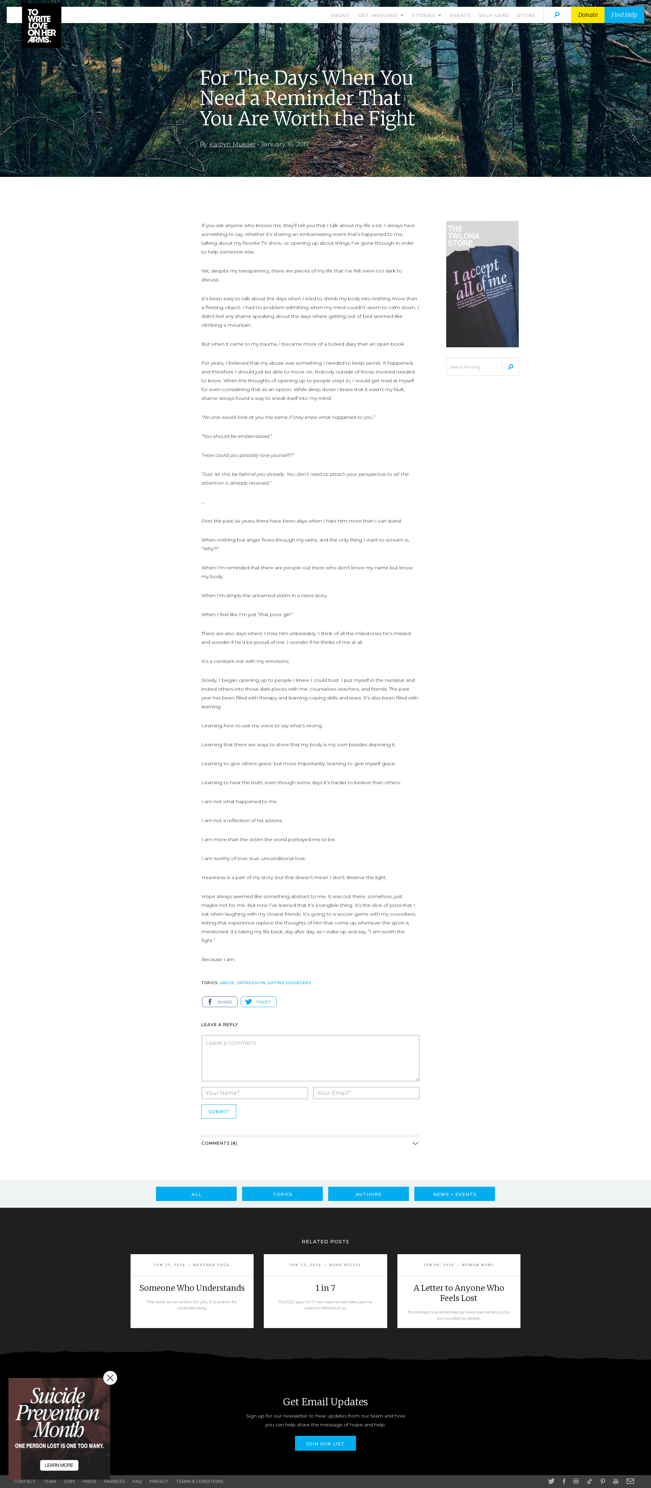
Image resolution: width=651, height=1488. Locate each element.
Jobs (69, 1481)
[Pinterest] (602, 1481)
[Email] (630, 1481)
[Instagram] (576, 1481)
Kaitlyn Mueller (232, 144)
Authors (369, 1194)
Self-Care (494, 15)
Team (49, 1481)
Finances (114, 1481)
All (196, 1194)
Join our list (325, 1443)
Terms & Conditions (199, 1481)
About (340, 15)
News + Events (455, 1194)
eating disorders (289, 982)
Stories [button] (424, 15)
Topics (283, 1194)
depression (251, 982)
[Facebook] (564, 1481)
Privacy (159, 1481)
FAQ (137, 1481)
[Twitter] (551, 1481)
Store (526, 15)
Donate (588, 15)
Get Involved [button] (378, 15)
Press (89, 1481)
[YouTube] (615, 1481)
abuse (227, 982)
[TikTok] (589, 1481)
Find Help (624, 15)
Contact (25, 1481)
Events (460, 15)
